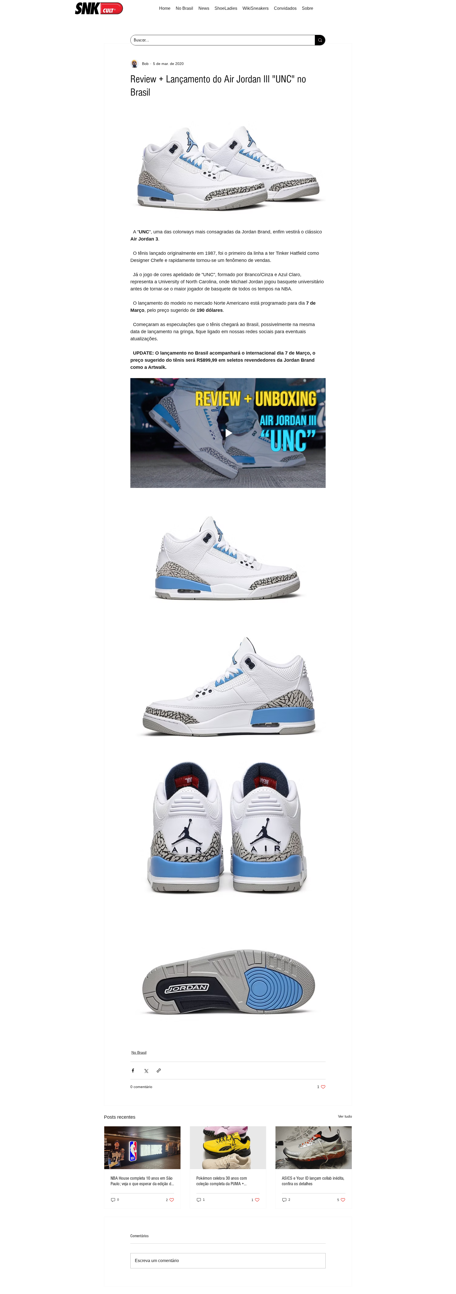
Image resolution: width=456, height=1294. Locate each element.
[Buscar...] (320, 40)
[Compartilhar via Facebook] (132, 1070)
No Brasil (138, 1052)
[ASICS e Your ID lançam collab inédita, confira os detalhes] (314, 1147)
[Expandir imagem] (228, 166)
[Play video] (228, 433)
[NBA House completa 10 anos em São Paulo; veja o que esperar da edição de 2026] (142, 1147)
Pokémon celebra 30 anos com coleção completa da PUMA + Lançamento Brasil (221, 1181)
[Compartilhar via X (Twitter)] (145, 1070)
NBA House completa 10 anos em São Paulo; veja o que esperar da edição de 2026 (142, 1181)
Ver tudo (345, 1116)
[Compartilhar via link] (158, 1070)
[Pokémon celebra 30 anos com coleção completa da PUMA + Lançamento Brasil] (228, 1147)
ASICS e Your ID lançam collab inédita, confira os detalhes (313, 1181)
